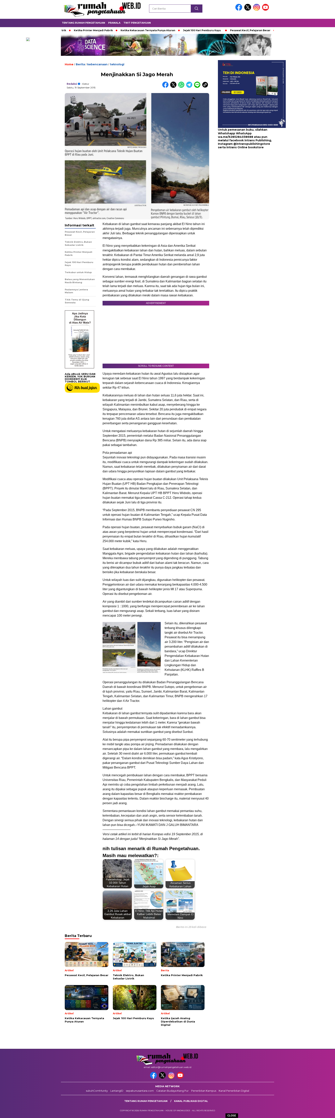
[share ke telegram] (190, 86)
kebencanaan (97, 64)
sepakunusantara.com (140, 1090)
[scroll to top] (322, 1112)
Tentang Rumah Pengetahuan (83, 22)
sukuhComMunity (97, 1090)
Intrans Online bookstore (245, 147)
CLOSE (231, 1115)
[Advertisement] (242, 180)
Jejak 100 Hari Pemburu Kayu (165, 30)
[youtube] (266, 9)
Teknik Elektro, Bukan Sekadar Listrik (265, 30)
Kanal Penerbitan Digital (234, 1090)
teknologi (117, 64)
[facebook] (239, 9)
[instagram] (257, 9)
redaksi (72, 83)
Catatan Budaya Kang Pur (172, 1090)
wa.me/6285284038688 (235, 137)
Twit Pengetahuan (137, 22)
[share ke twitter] (174, 86)
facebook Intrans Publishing (250, 140)
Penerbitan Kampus (203, 1090)
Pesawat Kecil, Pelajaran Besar (213, 30)
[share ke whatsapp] (182, 86)
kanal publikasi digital (191, 1101)
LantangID (116, 1090)
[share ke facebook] (166, 86)
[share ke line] (198, 86)
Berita (80, 64)
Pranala (114, 22)
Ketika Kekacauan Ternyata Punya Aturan (111, 30)
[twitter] (248, 9)
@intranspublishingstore (251, 144)
